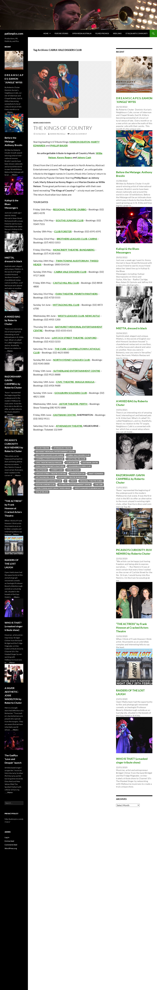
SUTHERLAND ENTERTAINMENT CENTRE (75, 485)
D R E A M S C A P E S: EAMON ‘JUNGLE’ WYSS (14, 79)
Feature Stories (61, 33)
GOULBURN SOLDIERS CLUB (80, 466)
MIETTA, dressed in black (131, 328)
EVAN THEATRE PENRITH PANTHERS (50, 466)
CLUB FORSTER (72, 463)
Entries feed (9, 841)
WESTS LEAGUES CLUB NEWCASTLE (89, 488)
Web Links (117, 33)
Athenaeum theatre (63, 448)
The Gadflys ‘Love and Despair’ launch (13, 759)
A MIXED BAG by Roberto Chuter (12, 320)
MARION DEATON (77, 474)
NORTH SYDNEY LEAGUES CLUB (48, 481)
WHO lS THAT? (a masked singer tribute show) (14, 626)
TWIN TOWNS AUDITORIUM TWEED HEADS (53, 488)
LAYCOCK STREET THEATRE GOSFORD (51, 474)
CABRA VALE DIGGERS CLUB (78, 455)
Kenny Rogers (64, 157)
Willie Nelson (42, 492)
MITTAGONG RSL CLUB (45, 477)
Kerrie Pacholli (57, 134)
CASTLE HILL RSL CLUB (66, 282)
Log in (7, 837)
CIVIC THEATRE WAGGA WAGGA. (49, 463)
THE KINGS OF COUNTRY (62, 128)
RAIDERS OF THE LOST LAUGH (12, 563)
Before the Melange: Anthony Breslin (13, 141)
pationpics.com (14, 33)
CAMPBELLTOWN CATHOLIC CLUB (49, 459)
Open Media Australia (81, 33)
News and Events (42, 123)
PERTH (73, 481)
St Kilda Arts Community (137, 33)
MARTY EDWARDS (96, 474)
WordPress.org (11, 848)
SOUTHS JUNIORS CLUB (45, 485)
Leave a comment (78, 134)
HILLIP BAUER (41, 470)
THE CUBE (99, 485)
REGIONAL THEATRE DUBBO (91, 481)
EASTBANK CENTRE (64, 414)
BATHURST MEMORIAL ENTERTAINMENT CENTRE (55, 452)
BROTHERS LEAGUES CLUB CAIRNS (49, 455)
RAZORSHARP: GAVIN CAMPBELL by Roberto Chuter (130, 478)
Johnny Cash (84, 157)
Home (45, 33)
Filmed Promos (102, 33)
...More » (9, 112)
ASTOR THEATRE (42, 448)
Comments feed (11, 845)
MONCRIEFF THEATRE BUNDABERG (72, 477)
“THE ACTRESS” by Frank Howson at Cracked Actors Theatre (132, 627)
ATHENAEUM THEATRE (69, 425)
